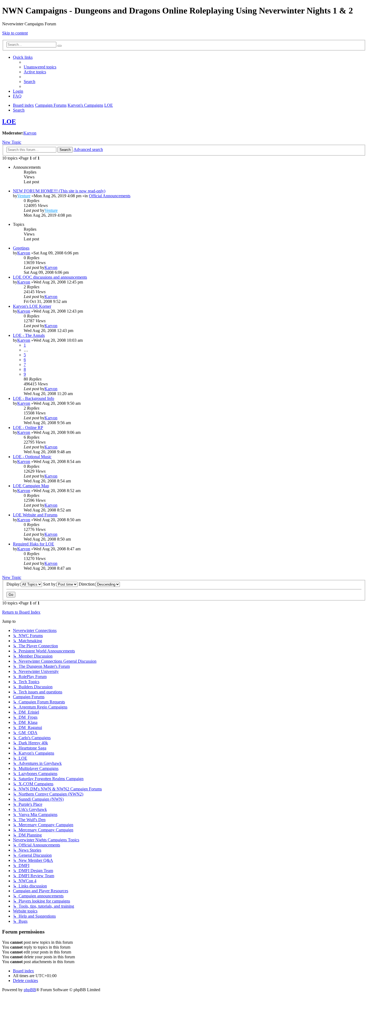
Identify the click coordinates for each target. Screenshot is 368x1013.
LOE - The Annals (29, 335)
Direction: (87, 584)
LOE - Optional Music (32, 456)
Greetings (21, 248)
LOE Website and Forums (35, 515)
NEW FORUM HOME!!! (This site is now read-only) (59, 191)
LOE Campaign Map (31, 485)
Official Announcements (109, 195)
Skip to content (15, 33)
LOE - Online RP (28, 427)
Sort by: (50, 584)
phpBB (30, 989)
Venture (23, 195)
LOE (9, 121)
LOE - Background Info (33, 398)
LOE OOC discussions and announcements (50, 277)
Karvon (29, 133)
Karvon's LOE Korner (32, 306)
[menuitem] (40, 67)
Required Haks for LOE (33, 544)
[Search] (59, 46)
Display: (13, 584)
